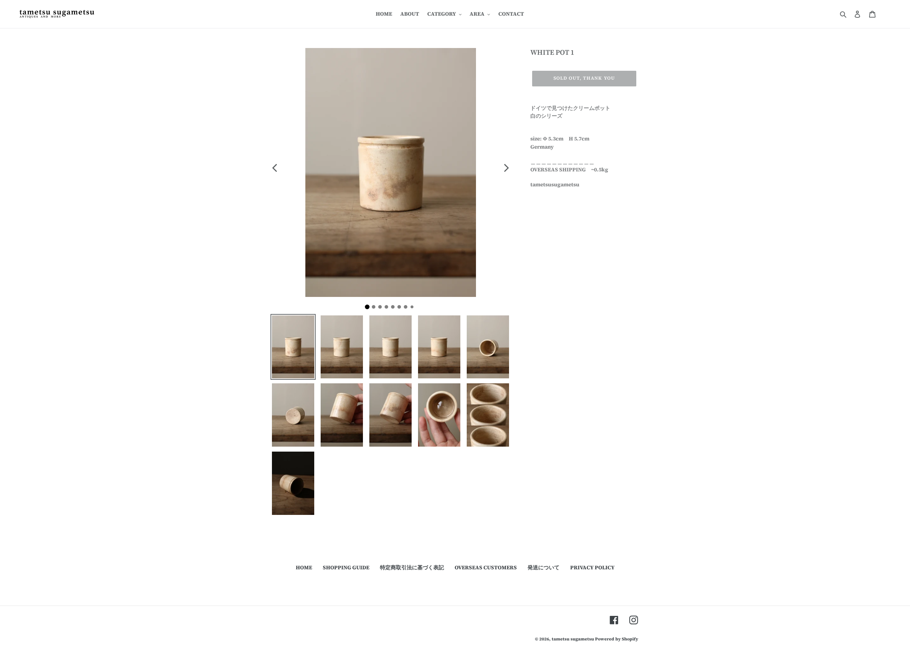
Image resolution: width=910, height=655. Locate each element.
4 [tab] (388, 308)
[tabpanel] (390, 172)
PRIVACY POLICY (592, 567)
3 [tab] (381, 308)
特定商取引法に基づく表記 (412, 567)
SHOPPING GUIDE (346, 567)
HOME (304, 567)
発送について (544, 567)
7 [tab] (407, 308)
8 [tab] (413, 308)
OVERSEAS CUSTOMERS (486, 567)
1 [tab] (369, 309)
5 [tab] (394, 308)
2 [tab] (375, 308)
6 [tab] (401, 308)
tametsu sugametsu (573, 639)
